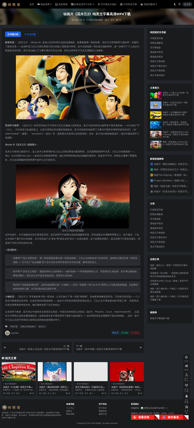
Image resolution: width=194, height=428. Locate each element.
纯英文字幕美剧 (157, 70)
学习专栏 (103, 408)
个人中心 (70, 408)
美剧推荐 (63, 4)
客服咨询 (103, 411)
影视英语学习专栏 (83, 4)
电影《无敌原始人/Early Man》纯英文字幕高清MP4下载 (175, 143)
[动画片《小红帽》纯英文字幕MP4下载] (19, 371)
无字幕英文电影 (108, 4)
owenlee (14, 332)
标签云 (69, 411)
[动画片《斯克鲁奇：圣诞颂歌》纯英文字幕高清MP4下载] (155, 125)
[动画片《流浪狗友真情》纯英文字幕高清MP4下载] (127, 371)
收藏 (126, 333)
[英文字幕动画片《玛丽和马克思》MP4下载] (91, 371)
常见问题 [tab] (31, 34)
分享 (116, 333)
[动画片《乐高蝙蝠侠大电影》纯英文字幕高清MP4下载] (155, 115)
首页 (32, 4)
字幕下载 (13, 326)
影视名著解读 (156, 42)
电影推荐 (45, 4)
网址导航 (70, 414)
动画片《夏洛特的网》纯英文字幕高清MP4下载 (54, 388)
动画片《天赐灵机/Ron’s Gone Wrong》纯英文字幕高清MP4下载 (176, 134)
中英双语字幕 (130, 4)
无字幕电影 (155, 47)
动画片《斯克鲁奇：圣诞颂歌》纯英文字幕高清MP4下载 (176, 123)
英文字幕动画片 (96, 19)
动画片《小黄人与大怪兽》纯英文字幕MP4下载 (175, 93)
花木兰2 (42, 326)
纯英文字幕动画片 (28, 326)
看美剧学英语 (156, 56)
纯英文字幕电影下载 (159, 318)
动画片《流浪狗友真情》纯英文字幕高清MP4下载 (126, 388)
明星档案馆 (149, 4)
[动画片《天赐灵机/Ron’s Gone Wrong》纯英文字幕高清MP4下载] (155, 134)
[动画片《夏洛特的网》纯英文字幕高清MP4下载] (55, 371)
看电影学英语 (156, 52)
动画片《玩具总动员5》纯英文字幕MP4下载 (175, 103)
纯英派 (98, 423)
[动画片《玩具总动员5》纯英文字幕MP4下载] (155, 105)
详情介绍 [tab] (14, 34)
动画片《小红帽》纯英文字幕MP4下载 (18, 388)
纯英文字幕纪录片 (158, 65)
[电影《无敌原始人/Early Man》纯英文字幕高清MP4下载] (155, 144)
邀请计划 (103, 414)
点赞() (136, 333)
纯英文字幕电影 (157, 61)
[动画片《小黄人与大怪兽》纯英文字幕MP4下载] (155, 95)
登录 (188, 4)
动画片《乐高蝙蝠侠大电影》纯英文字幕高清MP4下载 (175, 113)
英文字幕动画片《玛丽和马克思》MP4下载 (89, 388)
